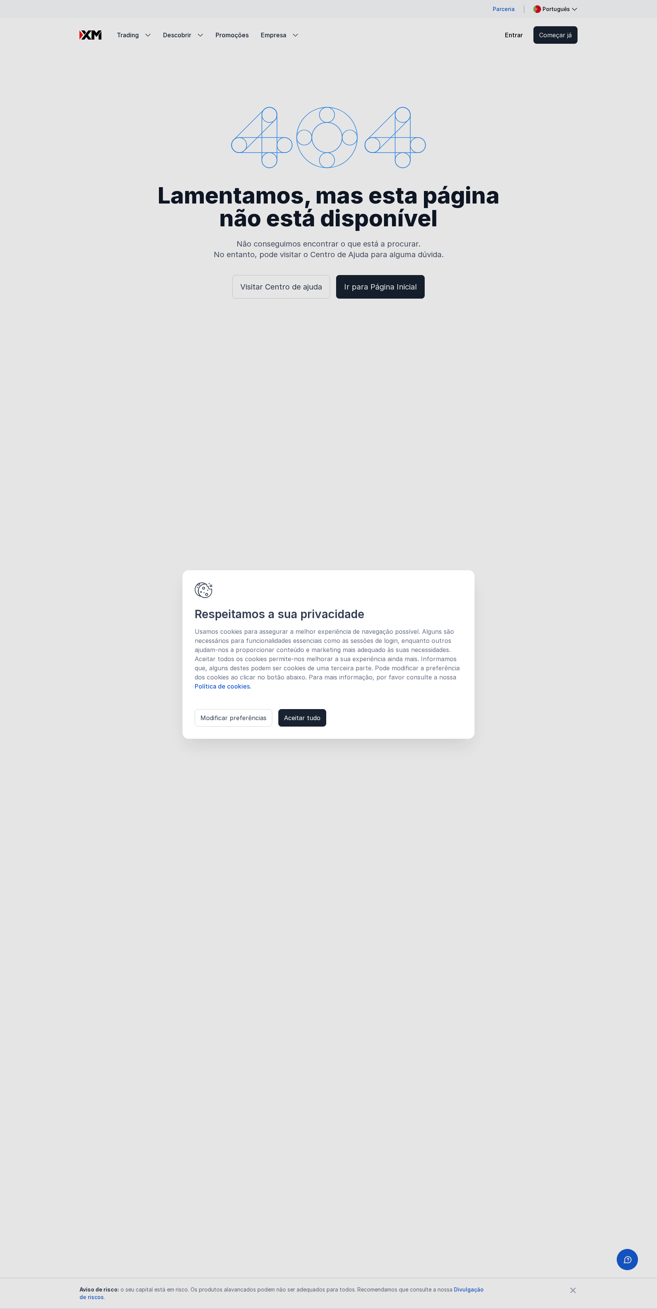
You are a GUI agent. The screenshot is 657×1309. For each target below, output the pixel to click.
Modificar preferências (233, 718)
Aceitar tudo (302, 718)
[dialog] (328, 654)
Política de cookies (222, 686)
